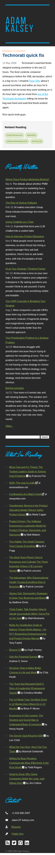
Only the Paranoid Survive (23, 656)
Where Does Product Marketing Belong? (27, 179)
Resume (16, 827)
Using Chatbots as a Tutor (20, 221)
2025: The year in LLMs (22, 482)
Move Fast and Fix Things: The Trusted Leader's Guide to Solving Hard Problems (27, 471)
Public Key (18, 833)
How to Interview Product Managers (25, 236)
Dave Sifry (34, 80)
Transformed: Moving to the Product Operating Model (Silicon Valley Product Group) (28, 510)
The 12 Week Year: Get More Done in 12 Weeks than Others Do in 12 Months (28, 704)
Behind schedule (15, 388)
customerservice (14, 135)
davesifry (31, 135)
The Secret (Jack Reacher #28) (26, 735)
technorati (37, 141)
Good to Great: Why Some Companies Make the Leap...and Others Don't (26, 778)
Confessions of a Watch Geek (25, 494)
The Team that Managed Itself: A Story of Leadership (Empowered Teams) (27, 688)
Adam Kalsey (20, 24)
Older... (9, 426)
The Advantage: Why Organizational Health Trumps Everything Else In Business (28, 582)
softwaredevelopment (17, 141)
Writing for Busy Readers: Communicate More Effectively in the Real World (29, 763)
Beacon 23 (15, 649)
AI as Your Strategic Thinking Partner (26, 268)
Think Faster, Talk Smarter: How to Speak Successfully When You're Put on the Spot (29, 614)
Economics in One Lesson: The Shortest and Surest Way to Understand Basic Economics (26, 720)
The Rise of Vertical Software (21, 202)
